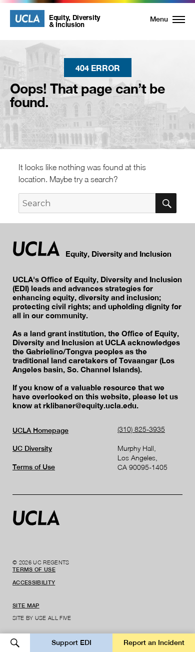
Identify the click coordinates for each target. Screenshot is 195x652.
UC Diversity (32, 448)
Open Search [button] (15, 642)
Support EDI (72, 642)
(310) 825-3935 (141, 429)
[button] (161, 19)
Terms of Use (33, 467)
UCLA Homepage (40, 430)
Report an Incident (154, 642)
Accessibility (33, 582)
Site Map (26, 605)
